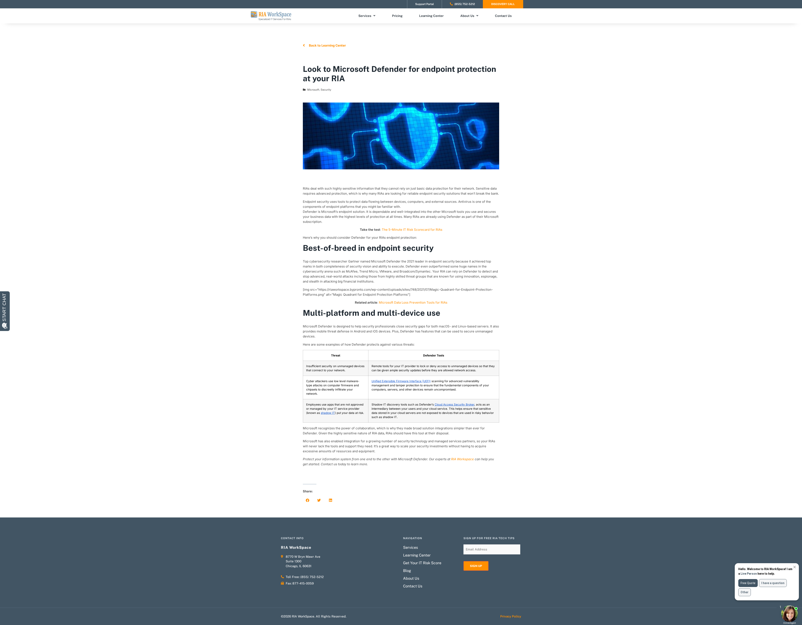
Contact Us (503, 16)
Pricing (397, 16)
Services (364, 16)
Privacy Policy (510, 616)
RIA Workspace (462, 459)
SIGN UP (476, 566)
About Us (467, 16)
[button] (307, 500)
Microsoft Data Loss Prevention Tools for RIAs (413, 302)
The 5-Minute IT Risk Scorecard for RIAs (412, 230)
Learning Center (431, 16)
